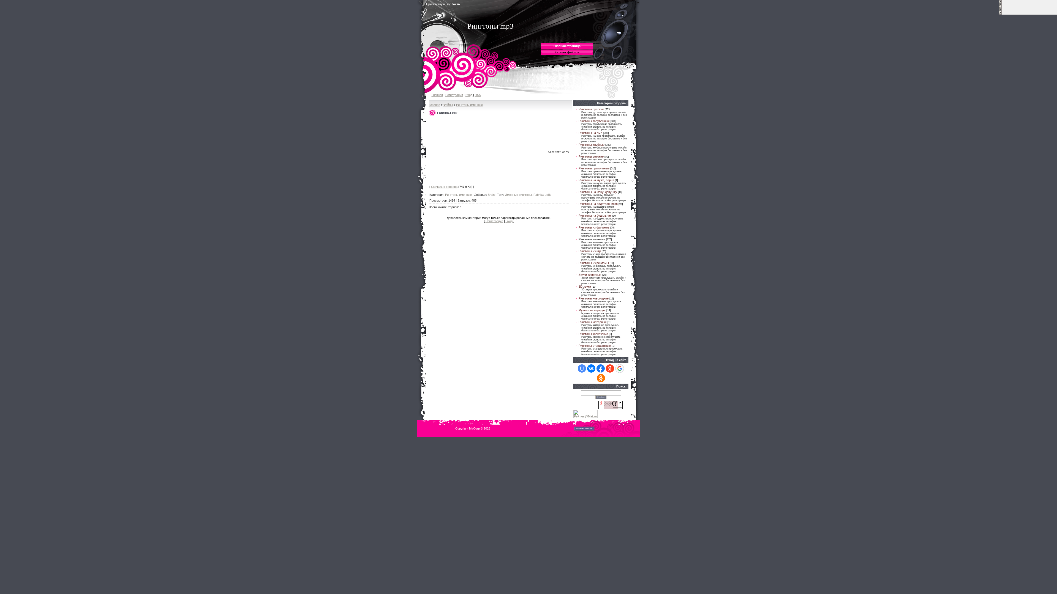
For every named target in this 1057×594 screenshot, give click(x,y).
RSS (478, 95)
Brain (491, 194)
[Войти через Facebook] (600, 368)
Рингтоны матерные (593, 322)
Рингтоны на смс (590, 132)
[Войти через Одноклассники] (601, 378)
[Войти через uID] (582, 368)
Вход (468, 95)
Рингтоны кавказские (593, 334)
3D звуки (585, 286)
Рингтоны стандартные (595, 345)
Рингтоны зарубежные (594, 121)
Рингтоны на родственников (598, 203)
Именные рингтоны (518, 194)
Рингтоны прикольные (594, 168)
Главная (437, 95)
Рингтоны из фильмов (594, 227)
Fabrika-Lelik (542, 194)
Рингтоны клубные (591, 144)
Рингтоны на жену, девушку (598, 192)
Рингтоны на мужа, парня (596, 180)
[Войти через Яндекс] (610, 368)
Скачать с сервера (444, 186)
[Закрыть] (1000, 13)
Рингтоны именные (469, 104)
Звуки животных (590, 274)
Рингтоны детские (591, 156)
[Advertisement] (470, 150)
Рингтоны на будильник (595, 215)
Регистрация (454, 95)
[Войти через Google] (619, 368)
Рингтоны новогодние (594, 298)
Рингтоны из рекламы (594, 263)
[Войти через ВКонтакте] (591, 368)
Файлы (448, 104)
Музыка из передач (592, 310)
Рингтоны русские (591, 109)
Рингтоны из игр (590, 251)
